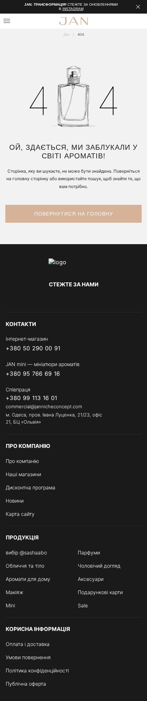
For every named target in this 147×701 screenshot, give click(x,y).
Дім (66, 34)
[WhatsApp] (137, 348)
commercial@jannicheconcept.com (44, 406)
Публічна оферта (26, 684)
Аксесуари (90, 579)
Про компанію (22, 461)
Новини (15, 501)
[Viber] (108, 348)
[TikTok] (102, 299)
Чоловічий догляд (99, 566)
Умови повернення (28, 657)
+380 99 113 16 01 (31, 398)
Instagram (72, 9)
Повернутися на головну (73, 214)
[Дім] (73, 265)
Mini (10, 605)
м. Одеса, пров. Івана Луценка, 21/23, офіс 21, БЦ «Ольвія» (54, 418)
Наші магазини (23, 474)
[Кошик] (139, 21)
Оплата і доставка (28, 644)
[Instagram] (59, 299)
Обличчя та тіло (25, 566)
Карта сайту (20, 514)
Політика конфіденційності (37, 670)
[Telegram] (73, 299)
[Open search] (24, 21)
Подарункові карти (100, 592)
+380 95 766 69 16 (33, 373)
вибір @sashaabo (26, 552)
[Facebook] (45, 299)
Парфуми (89, 552)
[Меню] (7, 21)
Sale (83, 605)
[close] (138, 6)
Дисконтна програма (30, 487)
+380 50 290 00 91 (33, 348)
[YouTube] (87, 299)
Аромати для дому (28, 579)
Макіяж (14, 592)
